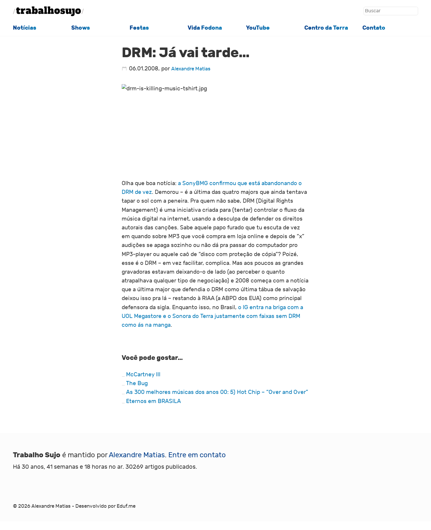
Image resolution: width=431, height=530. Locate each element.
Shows (80, 28)
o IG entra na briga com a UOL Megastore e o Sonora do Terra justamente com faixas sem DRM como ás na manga (212, 316)
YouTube (258, 28)
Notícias (24, 28)
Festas (139, 28)
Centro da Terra (326, 28)
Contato (373, 28)
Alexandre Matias (191, 69)
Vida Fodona (205, 28)
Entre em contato (197, 455)
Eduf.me (126, 506)
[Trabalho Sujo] (48, 11)
